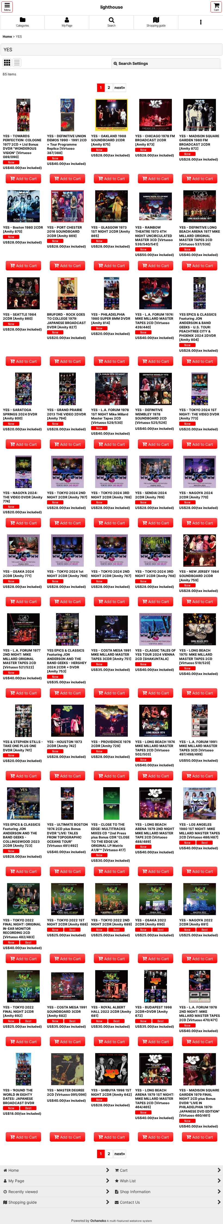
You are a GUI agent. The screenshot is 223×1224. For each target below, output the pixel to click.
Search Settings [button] (133, 63)
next (119, 87)
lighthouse (111, 7)
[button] (7, 6)
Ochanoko (98, 1221)
